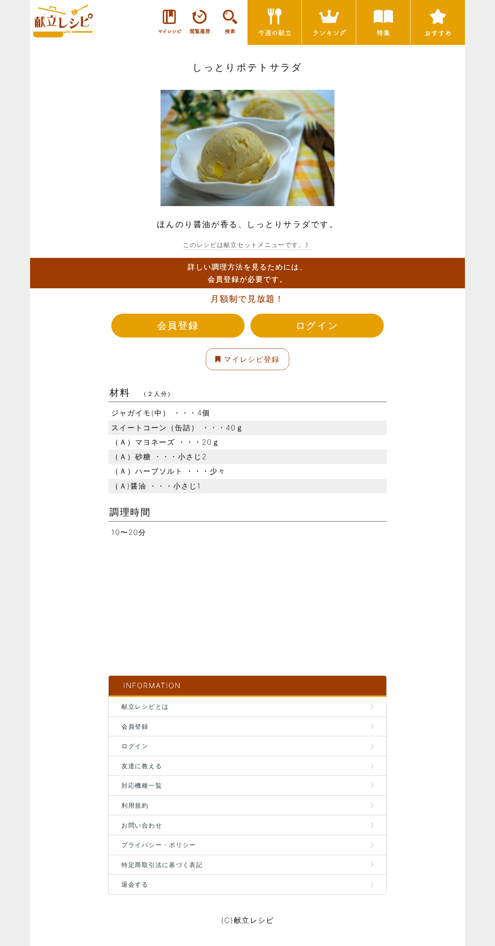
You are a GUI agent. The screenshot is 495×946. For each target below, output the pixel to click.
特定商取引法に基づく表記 (162, 864)
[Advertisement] (247, 590)
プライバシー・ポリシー (158, 845)
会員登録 (178, 325)
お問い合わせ (141, 825)
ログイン (317, 325)
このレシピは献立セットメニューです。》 (247, 244)
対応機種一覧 (141, 785)
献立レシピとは (145, 706)
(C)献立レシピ (247, 920)
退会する (135, 884)
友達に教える (141, 766)
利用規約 (135, 805)
